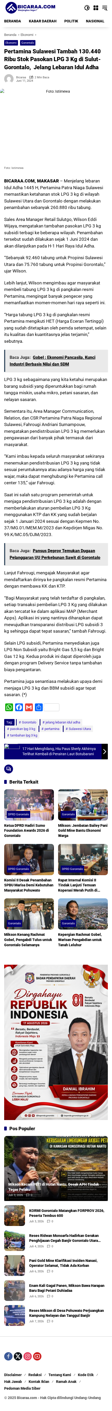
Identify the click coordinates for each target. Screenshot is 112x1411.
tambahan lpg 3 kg (23, 735)
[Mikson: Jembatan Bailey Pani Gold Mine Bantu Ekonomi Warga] (83, 805)
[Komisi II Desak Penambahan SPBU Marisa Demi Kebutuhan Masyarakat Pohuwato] (29, 859)
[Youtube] (37, 1356)
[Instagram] (27, 1356)
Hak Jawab (13, 1382)
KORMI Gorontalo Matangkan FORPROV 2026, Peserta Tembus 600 (66, 1213)
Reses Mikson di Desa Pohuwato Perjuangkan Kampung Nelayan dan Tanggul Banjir (66, 1313)
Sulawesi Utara (80, 729)
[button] (87, 8)
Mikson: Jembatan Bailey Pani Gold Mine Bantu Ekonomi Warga (83, 830)
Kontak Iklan (39, 1382)
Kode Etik (86, 1375)
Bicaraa (21, 77)
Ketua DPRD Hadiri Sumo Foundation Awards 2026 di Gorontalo (26, 830)
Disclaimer (13, 1375)
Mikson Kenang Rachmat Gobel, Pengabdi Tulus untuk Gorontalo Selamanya (28, 939)
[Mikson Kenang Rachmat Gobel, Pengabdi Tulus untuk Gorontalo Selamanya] (29, 914)
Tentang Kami (59, 1375)
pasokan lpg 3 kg (22, 729)
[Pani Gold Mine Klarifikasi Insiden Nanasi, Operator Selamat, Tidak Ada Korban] (14, 1265)
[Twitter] (18, 1356)
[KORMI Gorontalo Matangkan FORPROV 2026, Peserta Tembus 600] (14, 1215)
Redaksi (35, 1375)
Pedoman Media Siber (22, 1388)
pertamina (52, 729)
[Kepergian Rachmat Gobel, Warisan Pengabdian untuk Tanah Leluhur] (83, 914)
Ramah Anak (66, 1382)
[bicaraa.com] (30, 7)
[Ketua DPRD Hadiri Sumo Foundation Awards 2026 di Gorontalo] (29, 805)
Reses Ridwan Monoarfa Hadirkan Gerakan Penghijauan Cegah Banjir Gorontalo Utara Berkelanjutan (64, 1238)
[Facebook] (8, 1356)
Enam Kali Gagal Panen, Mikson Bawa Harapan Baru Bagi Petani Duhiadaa (66, 1288)
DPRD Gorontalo (18, 814)
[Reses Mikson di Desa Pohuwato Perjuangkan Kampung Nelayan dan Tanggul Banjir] (14, 1315)
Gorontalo (27, 43)
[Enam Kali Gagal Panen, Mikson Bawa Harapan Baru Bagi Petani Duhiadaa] (14, 1290)
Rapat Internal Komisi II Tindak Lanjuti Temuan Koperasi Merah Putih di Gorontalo (77, 885)
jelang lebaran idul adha (63, 722)
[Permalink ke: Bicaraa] (10, 79)
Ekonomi (11, 43)
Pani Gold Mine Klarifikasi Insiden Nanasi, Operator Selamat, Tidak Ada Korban (63, 1263)
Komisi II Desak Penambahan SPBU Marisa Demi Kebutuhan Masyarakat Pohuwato (28, 885)
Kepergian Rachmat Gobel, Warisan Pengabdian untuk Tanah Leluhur (80, 939)
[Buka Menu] (96, 8)
